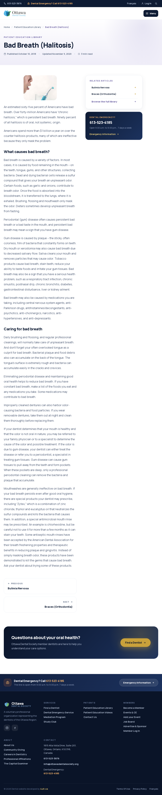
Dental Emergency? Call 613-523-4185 (52, 3)
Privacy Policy (140, 788)
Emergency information (103, 134)
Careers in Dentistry (15, 754)
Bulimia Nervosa (100, 87)
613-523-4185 (101, 122)
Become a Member (133, 707)
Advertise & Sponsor (134, 726)
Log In (148, 3)
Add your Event (131, 717)
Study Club (50, 721)
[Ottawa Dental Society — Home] (15, 13)
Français (131, 3)
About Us (9, 745)
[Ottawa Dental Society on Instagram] (7, 728)
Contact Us (90, 717)
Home (7, 27)
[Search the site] (156, 3)
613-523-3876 (14, 3)
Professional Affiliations (17, 758)
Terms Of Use (123, 788)
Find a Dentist (133, 642)
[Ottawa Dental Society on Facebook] (15, 728)
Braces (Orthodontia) (104, 93)
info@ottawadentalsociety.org (61, 764)
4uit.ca (44, 788)
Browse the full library (104, 101)
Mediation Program (54, 717)
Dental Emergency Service (59, 712)
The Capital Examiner (16, 763)
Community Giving (14, 749)
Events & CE (130, 712)
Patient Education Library (27, 27)
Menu (153, 13)
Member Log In (131, 730)
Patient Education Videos (98, 712)
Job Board (129, 721)
